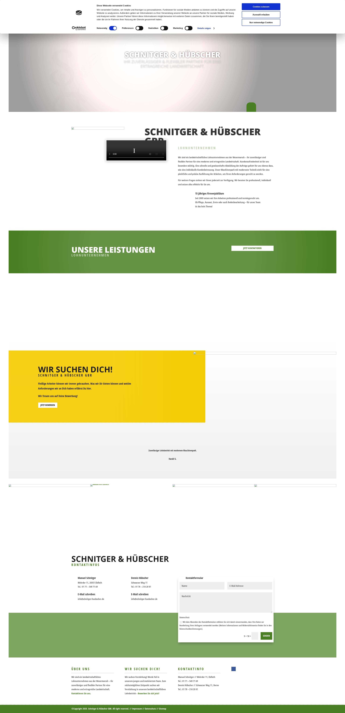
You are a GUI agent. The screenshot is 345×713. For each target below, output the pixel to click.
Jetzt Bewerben (47, 405)
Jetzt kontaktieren (252, 248)
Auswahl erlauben (261, 14)
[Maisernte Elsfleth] (131, 485)
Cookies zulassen (261, 7)
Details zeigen (204, 28)
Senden (266, 635)
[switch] (139, 28)
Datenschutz (150, 708)
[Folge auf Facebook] (233, 669)
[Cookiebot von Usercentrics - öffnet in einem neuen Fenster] (79, 28)
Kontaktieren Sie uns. (81, 693)
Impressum (137, 708)
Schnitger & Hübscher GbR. (100, 708)
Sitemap (162, 708)
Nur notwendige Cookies (261, 22)
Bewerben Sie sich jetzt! (148, 693)
